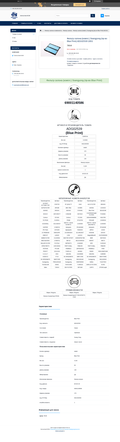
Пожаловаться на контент (56, 429)
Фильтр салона (67, 30)
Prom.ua (68, 427)
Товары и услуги (26, 23)
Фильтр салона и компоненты (53, 30)
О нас (39, 23)
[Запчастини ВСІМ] (14, 19)
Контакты (47, 23)
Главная (15, 23)
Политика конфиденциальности (72, 429)
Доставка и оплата (61, 23)
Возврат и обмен (76, 23)
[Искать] (93, 15)
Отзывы (14, 41)
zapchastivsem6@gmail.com (21, 85)
